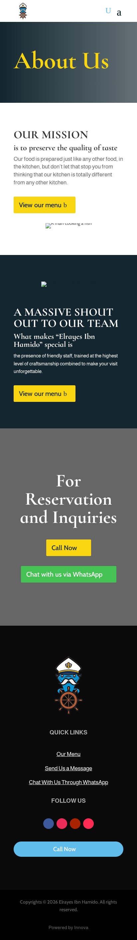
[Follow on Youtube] (75, 823)
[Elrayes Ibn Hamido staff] (68, 281)
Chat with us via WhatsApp (64, 574)
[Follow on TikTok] (88, 823)
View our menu (40, 205)
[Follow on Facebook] (48, 823)
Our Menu (68, 754)
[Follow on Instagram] (62, 823)
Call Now (64, 548)
